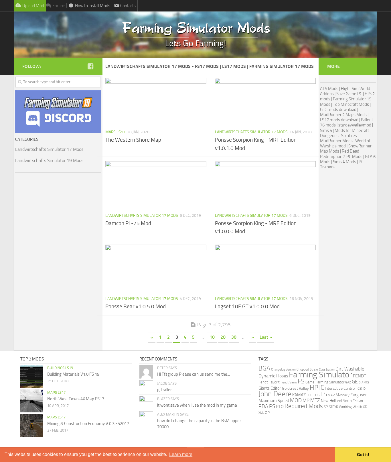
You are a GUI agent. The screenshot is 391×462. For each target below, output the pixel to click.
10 (212, 337)
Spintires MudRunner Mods (338, 138)
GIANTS (364, 382)
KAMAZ (299, 395)
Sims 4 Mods (344, 161)
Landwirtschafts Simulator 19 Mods (49, 160)
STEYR (333, 407)
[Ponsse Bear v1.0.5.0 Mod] (155, 268)
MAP (331, 395)
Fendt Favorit (269, 382)
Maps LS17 (115, 132)
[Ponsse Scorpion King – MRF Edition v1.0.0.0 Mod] (265, 185)
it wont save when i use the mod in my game (197, 405)
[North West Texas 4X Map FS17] (31, 400)
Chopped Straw (307, 369)
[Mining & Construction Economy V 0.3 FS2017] (31, 425)
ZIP (267, 412)
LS (323, 394)
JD (364, 389)
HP (314, 387)
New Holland (331, 400)
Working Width (350, 407)
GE (355, 382)
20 (223, 337)
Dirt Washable (349, 369)
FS (301, 381)
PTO (280, 406)
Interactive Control (340, 388)
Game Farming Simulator (324, 382)
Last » (266, 337)
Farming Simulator (320, 375)
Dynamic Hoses (273, 376)
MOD (296, 400)
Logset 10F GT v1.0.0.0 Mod (247, 306)
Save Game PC (349, 93)
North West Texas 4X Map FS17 (75, 398)
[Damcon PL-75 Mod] (155, 185)
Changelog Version (283, 369)
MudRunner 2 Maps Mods (343, 114)
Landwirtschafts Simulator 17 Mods (251, 132)
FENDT (359, 376)
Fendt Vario (289, 382)
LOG (316, 395)
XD (365, 407)
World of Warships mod (345, 143)
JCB (359, 388)
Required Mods (304, 406)
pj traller (164, 389)
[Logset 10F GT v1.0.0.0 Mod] (265, 268)
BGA (264, 368)
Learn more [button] (180, 454)
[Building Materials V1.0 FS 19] (31, 376)
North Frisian (353, 401)
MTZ (315, 400)
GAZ (348, 382)
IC (321, 387)
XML (261, 413)
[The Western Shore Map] (155, 102)
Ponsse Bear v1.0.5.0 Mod (135, 306)
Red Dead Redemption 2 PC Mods (341, 154)
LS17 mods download (339, 119)
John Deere (274, 393)
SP (326, 407)
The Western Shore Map (133, 140)
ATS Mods (329, 88)
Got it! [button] (363, 454)
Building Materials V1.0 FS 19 (73, 374)
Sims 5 (326, 130)
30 (233, 337)
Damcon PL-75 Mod (128, 223)
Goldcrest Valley (295, 388)
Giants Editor (269, 388)
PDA (263, 406)
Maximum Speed (273, 400)
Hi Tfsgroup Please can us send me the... (193, 374)
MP (306, 400)
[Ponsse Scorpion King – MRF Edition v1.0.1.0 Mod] (265, 102)
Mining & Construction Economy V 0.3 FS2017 (88, 423)
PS (272, 406)
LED (310, 395)
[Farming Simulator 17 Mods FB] (90, 66)
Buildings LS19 (60, 368)
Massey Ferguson (351, 394)
